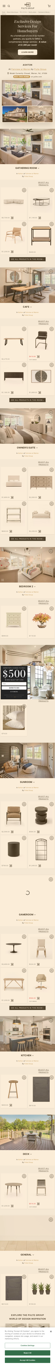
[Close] (51, 1331)
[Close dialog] (52, 667)
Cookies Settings (27, 1345)
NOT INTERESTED (14, 691)
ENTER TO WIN (14, 688)
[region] (27, 1346)
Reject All (27, 1353)
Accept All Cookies (27, 1360)
